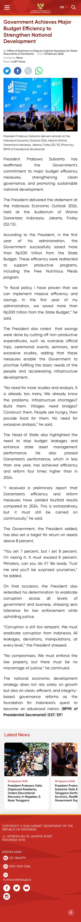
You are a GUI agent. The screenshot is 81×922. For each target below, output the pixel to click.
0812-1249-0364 (19, 866)
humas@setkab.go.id (17, 878)
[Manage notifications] (70, 912)
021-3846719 (16, 858)
